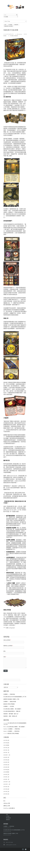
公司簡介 (8, 816)
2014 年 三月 (6, 774)
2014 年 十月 (6, 757)
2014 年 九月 (6, 760)
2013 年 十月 (6, 786)
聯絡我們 (8, 819)
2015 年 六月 (6, 740)
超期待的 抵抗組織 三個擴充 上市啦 (11, 699)
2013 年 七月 (6, 794)
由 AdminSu (19, 34)
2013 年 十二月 (6, 781)
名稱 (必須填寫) (7, 640)
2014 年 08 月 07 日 (9, 34)
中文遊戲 (12, 35)
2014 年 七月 (6, 764)
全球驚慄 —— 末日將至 (8, 706)
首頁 (7, 814)
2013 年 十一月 (6, 784)
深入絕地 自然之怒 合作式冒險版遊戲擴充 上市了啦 (14, 696)
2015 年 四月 (6, 745)
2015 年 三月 (6, 747)
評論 (4, 656)
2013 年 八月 (6, 791)
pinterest (26, 849)
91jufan (5, 729)
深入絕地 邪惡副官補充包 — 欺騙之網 (11, 711)
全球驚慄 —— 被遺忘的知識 (9, 701)
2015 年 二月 (6, 750)
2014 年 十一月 (6, 755)
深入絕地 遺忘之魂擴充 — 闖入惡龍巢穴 (12, 709)
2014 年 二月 (6, 777)
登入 (4, 801)
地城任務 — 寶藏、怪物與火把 (10, 716)
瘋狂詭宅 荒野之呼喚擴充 (9, 704)
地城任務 (16, 35)
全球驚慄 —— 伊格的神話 (9, 694)
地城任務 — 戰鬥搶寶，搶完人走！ (11, 713)
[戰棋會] (15, 9)
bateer (5, 731)
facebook (23, 849)
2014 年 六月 (6, 767)
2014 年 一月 (6, 779)
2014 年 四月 (6, 772)
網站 (4, 651)
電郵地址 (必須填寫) (8, 645)
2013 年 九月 (6, 789)
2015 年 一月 (6, 752)
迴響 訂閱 (6, 805)
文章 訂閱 (6, 803)
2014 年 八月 (6, 762)
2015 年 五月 (6, 742)
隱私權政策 (8, 818)
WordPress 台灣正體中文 (9, 808)
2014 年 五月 (6, 769)
